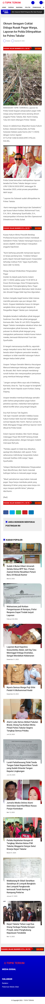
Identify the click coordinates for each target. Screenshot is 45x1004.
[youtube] (18, 973)
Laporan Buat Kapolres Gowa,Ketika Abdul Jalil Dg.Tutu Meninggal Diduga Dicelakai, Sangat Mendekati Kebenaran (21, 651)
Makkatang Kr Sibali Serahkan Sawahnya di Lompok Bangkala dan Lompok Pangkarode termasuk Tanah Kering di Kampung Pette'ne (21, 886)
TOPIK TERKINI (29, 1000)
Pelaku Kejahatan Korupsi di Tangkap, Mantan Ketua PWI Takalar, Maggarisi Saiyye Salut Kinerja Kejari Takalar (21, 844)
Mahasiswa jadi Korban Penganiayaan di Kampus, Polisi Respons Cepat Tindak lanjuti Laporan (22, 610)
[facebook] (5, 512)
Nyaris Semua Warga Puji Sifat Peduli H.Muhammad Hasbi (21, 688)
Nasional (19, 7)
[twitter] (12, 512)
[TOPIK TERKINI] (11, 4)
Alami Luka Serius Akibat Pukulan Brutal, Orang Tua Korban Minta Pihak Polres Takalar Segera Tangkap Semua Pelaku (22, 726)
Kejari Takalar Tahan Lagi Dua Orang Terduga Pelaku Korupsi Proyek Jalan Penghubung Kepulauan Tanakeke (21, 928)
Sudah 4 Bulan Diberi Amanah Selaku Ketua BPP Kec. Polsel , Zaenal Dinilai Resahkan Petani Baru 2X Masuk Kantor (21, 570)
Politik (27, 7)
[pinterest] (24, 512)
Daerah (11, 7)
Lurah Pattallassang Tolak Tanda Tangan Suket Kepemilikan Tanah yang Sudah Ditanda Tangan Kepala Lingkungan (22, 766)
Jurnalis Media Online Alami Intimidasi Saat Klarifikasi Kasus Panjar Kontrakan (22, 805)
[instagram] (15, 973)
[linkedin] (31, 512)
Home (4, 7)
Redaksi (5, 983)
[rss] (24, 973)
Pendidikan (37, 7)
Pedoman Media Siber (10, 987)
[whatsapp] (18, 512)
